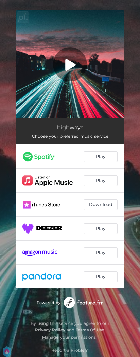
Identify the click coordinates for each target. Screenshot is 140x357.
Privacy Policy (50, 329)
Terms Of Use (90, 329)
